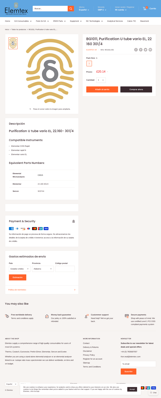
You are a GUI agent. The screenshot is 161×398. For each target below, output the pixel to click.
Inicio (7, 29)
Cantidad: (90, 80)
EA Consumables (21, 21)
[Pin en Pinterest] (141, 49)
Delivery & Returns (91, 347)
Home (7, 21)
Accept (132, 389)
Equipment (74, 21)
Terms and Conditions (92, 367)
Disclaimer (87, 351)
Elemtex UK (91, 50)
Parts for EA (41, 21)
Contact (86, 343)
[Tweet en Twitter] (145, 49)
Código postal (61, 263)
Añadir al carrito (102, 89)
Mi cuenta (120, 10)
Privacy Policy (89, 355)
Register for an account (92, 359)
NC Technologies (93, 21)
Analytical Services (115, 21)
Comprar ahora (136, 89)
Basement (144, 21)
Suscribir (129, 371)
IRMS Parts (58, 21)
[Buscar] (71, 8)
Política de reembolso (17, 290)
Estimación (18, 277)
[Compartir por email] (150, 49)
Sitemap (86, 363)
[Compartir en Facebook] (136, 49)
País (11, 263)
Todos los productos (18, 29)
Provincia (36, 263)
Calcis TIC (131, 21)
